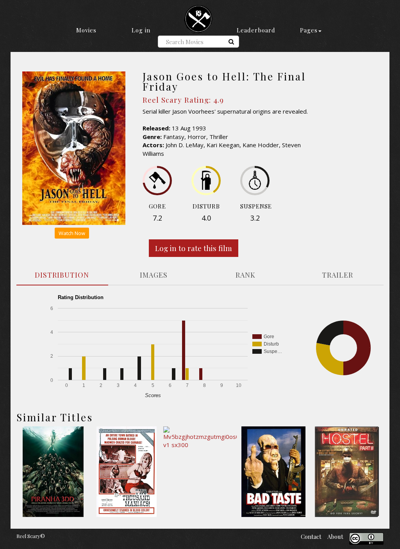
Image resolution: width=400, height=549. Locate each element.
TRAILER (337, 275)
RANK (245, 275)
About (335, 536)
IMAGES (154, 275)
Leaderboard (256, 30)
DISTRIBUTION (62, 275)
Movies (86, 30)
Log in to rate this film (193, 248)
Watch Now (72, 233)
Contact (311, 536)
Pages (309, 30)
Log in (141, 30)
